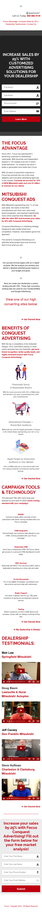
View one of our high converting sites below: (21, 301)
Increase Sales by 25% (28, 21)
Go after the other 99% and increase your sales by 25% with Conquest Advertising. (21, 218)
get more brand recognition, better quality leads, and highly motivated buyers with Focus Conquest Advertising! (21, 353)
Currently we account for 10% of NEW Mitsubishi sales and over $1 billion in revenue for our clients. (21, 183)
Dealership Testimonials (16, 24)
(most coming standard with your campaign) (21, 502)
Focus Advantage (10, 21)
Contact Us (31, 24)
